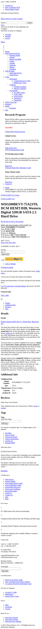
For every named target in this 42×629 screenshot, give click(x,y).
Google (7, 609)
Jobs (6, 497)
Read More (4, 471)
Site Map (8, 433)
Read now (8, 166)
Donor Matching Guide (13, 485)
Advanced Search (11, 437)
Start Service (9, 479)
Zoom (17, 195)
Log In (7, 38)
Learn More (9, 127)
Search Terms (9, 435)
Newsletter (4, 567)
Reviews (8, 307)
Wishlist (8, 36)
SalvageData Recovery (13, 487)
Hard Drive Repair (11, 617)
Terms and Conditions (12, 489)
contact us (8, 333)
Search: (3, 23)
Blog (7, 499)
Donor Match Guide (12, 9)
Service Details (10, 481)
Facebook (8, 607)
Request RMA (10, 443)
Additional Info (10, 305)
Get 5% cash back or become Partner (13, 286)
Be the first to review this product (12, 221)
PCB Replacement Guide (13, 483)
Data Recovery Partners (13, 621)
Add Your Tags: (6, 419)
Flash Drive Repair (11, 619)
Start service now (11, 148)
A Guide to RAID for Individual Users (18, 584)
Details (7, 303)
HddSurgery (9, 594)
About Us (8, 493)
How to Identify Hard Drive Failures (17, 582)
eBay (7, 605)
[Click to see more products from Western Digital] (7, 267)
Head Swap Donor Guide (14, 580)
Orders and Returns (11, 439)
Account (8, 34)
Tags (6, 309)
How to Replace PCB (12, 7)
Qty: (2, 252)
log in (35, 406)
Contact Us (9, 5)
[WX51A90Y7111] (8, 199)
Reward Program (11, 491)
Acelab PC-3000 (11, 592)
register (3, 408)
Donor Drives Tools (12, 596)
